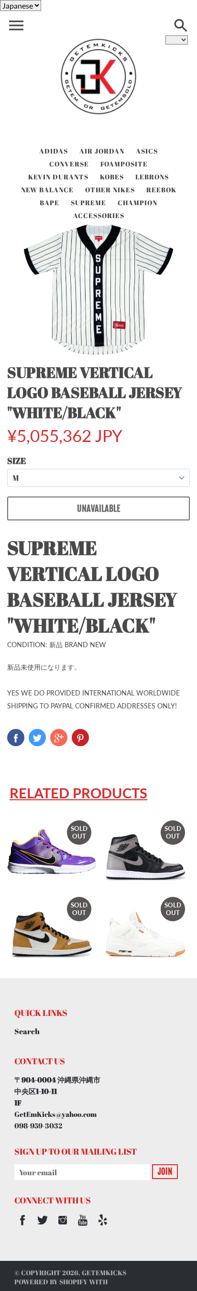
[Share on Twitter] (37, 737)
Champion (137, 202)
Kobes (112, 176)
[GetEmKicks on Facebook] (22, 1226)
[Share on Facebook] (15, 737)
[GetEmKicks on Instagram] (63, 1226)
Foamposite (124, 163)
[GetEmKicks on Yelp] (103, 1226)
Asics (147, 150)
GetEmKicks (104, 1272)
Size (16, 460)
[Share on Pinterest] (80, 737)
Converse (69, 163)
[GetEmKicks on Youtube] (83, 1226)
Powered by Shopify (51, 1281)
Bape (49, 202)
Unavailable (98, 508)
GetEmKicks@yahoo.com (55, 1114)
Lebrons (152, 176)
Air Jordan (101, 150)
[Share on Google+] (58, 737)
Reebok (161, 189)
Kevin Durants (58, 176)
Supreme (88, 202)
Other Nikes (110, 189)
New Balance (47, 189)
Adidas (53, 150)
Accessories (98, 215)
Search (27, 1031)
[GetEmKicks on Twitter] (42, 1226)
